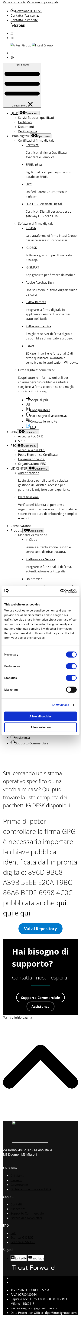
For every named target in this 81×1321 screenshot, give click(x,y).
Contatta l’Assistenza (25, 15)
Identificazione (28, 497)
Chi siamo (17, 1176)
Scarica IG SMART (23, 1242)
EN (13, 38)
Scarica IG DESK (22, 1237)
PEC (13, 445)
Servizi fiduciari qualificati (36, 118)
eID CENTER (19, 468)
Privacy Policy (20, 1278)
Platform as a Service (40, 559)
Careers (16, 1180)
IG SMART (32, 267)
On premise (34, 579)
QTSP (14, 113)
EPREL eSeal (34, 165)
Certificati (25, 122)
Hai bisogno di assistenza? (48, 416)
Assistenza (22, 738)
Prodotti (16, 530)
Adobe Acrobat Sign (40, 282)
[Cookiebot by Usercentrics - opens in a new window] (60, 591)
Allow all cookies (40, 716)
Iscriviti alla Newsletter (26, 1218)
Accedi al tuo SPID (31, 436)
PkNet (30, 346)
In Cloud (31, 539)
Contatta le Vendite (24, 20)
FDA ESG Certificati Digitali (44, 204)
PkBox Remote (36, 302)
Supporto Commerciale (31, 743)
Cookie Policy (20, 1282)
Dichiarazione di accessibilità (31, 1189)
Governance (19, 1185)
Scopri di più (39, 400)
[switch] (71, 666)
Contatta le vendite (43, 421)
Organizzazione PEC (32, 464)
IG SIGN (31, 228)
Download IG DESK (28, 11)
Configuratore (40, 410)
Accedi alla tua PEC (31, 450)
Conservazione (21, 526)
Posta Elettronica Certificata (38, 455)
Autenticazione (28, 473)
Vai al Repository (40, 928)
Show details (60, 704)
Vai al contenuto (14, 2)
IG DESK (31, 248)
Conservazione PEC (31, 459)
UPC (29, 184)
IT (12, 33)
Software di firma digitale (35, 223)
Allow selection (41, 727)
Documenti (26, 127)
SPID (21, 441)
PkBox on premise (38, 326)
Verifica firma (27, 131)
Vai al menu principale (42, 2)
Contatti (16, 1204)
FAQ (33, 427)
